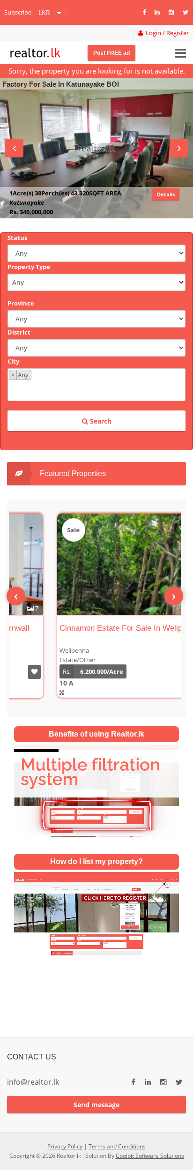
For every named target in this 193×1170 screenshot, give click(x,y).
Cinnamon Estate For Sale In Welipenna (88, 628)
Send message (96, 1104)
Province (20, 303)
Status (17, 237)
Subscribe (17, 12)
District (18, 332)
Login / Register (166, 33)
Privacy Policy (64, 1146)
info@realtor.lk (33, 1082)
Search (99, 421)
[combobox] (96, 384)
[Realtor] (35, 51)
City (13, 361)
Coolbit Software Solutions (150, 1156)
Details (166, 203)
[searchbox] (97, 389)
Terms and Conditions (117, 1146)
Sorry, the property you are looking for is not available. (96, 70)
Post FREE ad (111, 53)
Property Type (28, 266)
